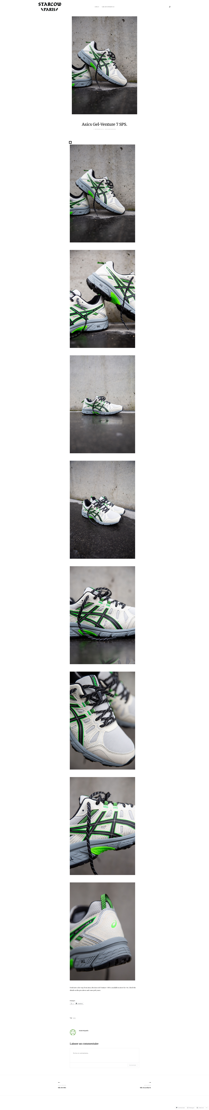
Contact (97, 6)
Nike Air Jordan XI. (145, 1087)
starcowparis (111, 129)
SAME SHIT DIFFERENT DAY (108, 6)
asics (74, 1018)
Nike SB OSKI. (62, 1087)
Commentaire (132, 1065)
